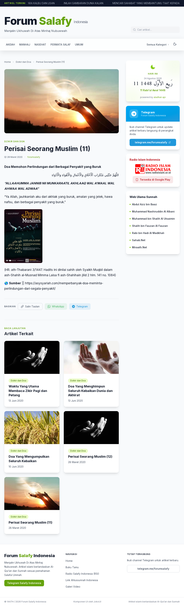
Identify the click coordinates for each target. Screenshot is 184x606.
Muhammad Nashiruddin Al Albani (153, 211)
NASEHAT (40, 44)
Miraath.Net (139, 247)
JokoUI (97, 601)
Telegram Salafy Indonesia (24, 583)
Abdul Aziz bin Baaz (144, 204)
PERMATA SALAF (60, 44)
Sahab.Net (138, 240)
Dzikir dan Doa (23, 62)
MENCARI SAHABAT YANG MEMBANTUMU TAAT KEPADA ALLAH (146, 3)
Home (7, 62)
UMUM (79, 44)
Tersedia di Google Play (155, 179)
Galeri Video (73, 586)
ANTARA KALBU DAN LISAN (39, 3)
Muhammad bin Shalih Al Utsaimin (153, 218)
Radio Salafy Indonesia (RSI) (82, 573)
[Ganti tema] (175, 44)
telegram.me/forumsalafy (151, 142)
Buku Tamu (72, 567)
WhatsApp (58, 306)
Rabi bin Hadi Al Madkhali (148, 232)
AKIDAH (10, 44)
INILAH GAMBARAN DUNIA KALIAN (83, 3)
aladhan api (160, 97)
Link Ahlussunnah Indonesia (82, 580)
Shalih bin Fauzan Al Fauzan (150, 225)
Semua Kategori (157, 44)
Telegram (82, 306)
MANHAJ (24, 44)
